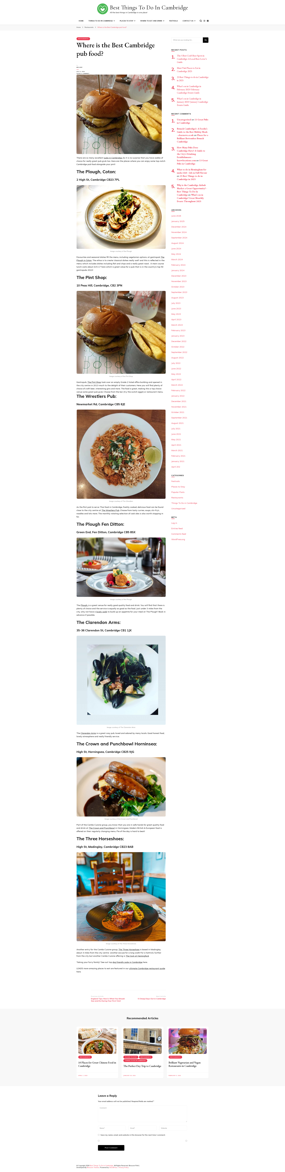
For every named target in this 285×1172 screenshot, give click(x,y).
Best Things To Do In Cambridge (149, 7)
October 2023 (177, 286)
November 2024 (179, 232)
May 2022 (176, 374)
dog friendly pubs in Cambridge (127, 962)
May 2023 (176, 314)
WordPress (113, 1167)
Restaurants (83, 38)
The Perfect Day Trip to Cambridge (142, 1066)
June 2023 (176, 308)
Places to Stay (126, 21)
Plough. (84, 605)
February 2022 (178, 390)
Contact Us (188, 21)
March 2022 (177, 385)
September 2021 (179, 417)
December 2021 (178, 401)
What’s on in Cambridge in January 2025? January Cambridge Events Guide (192, 102)
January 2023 (177, 336)
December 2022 (178, 341)
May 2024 (176, 254)
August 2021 (177, 423)
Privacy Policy (124, 1167)
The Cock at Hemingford (137, 956)
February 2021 (178, 456)
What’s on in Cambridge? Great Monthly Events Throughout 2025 (190, 198)
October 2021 (177, 412)
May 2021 (176, 439)
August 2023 (177, 297)
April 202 (175, 466)
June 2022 (176, 368)
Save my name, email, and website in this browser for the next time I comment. (133, 1135)
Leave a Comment (83, 74)
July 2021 (175, 428)
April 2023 (176, 319)
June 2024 (176, 248)
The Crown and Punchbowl (102, 828)
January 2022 (177, 396)
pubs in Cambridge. (113, 158)
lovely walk (101, 611)
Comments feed (178, 534)
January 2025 (177, 221)
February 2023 (178, 330)
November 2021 (179, 406)
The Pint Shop (94, 382)
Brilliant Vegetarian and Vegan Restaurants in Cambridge (185, 1064)
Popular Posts (177, 492)
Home (81, 21)
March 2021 (177, 450)
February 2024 (178, 265)
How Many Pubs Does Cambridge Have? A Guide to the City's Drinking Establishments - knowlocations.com (191, 154)
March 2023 (177, 325)
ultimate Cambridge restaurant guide (147, 968)
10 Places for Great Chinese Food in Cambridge (97, 1064)
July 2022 (175, 363)
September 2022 (179, 352)
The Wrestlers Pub (110, 510)
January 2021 (177, 461)
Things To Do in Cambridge (100, 21)
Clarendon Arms (88, 733)
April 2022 (176, 379)
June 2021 (176, 434)
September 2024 (179, 237)
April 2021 (176, 445)
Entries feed (177, 528)
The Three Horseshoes (128, 949)
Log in (174, 523)
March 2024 (177, 259)
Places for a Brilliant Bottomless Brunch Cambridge (192, 138)
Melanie (79, 67)
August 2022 (177, 357)
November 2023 (179, 281)
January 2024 (177, 270)
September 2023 (179, 292)
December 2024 (178, 226)
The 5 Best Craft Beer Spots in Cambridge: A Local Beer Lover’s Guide (192, 59)
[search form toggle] (201, 21)
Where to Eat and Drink (151, 21)
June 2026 (176, 216)
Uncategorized (184, 119)
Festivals (173, 21)
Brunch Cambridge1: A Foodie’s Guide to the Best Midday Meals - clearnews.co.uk (192, 132)
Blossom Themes (93, 1167)
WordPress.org (178, 539)
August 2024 (177, 243)
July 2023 (175, 303)
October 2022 (177, 346)
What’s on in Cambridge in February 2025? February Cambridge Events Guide (189, 89)
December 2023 (178, 276)
